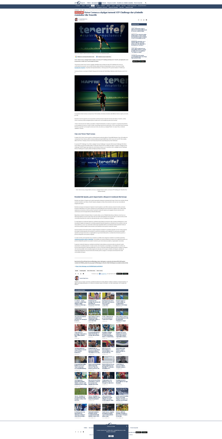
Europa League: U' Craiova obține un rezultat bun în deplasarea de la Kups (121, 303)
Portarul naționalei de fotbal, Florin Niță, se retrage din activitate (94, 334)
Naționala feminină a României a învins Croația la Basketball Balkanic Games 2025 (93, 414)
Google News (104, 273)
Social (113, 5)
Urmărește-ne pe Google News (104, 56)
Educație (97, 5)
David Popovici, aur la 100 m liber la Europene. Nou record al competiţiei (108, 303)
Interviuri (122, 7)
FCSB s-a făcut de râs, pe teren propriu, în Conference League (107, 318)
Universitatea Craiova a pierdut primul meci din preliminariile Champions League (122, 318)
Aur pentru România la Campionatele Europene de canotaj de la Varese (81, 318)
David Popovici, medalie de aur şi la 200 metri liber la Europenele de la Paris (94, 303)
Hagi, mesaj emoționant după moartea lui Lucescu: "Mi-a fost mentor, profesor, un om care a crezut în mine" (94, 366)
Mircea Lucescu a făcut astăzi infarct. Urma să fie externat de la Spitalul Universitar (94, 382)
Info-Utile (124, 5)
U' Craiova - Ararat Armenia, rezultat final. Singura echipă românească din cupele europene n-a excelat (81, 303)
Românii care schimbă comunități (125, 2)
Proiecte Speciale (138, 2)
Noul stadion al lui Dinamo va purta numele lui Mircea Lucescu (120, 350)
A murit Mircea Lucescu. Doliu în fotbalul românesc (120, 366)
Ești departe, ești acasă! (102, 7)
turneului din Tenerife (80, 67)
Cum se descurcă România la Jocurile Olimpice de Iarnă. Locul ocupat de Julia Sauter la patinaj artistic (108, 398)
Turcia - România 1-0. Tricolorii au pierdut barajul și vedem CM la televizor (80, 398)
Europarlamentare (142, 5)
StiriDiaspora (77, 9)
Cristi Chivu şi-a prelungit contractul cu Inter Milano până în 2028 (81, 334)
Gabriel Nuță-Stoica (83, 19)
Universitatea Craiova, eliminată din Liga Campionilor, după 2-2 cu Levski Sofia (94, 318)
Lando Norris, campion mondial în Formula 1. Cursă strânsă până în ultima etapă (108, 414)
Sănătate (103, 5)
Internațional (95, 2)
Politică (89, 2)
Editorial (118, 5)
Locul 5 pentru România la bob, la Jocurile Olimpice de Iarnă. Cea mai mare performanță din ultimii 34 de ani (122, 398)
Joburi (83, 5)
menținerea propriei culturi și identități (84, 239)
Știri (100, 2)
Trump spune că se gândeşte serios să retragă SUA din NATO (108, 381)
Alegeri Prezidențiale (113, 7)
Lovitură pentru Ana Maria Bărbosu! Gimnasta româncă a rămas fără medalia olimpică (80, 414)
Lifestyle (104, 2)
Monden (88, 5)
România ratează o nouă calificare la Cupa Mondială (122, 381)
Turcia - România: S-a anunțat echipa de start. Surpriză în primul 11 (94, 397)
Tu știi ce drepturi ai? (131, 5)
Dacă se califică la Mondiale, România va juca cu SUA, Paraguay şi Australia (121, 414)
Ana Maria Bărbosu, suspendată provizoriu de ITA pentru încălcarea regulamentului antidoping (80, 350)
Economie (78, 5)
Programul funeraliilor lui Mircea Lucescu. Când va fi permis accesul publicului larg (80, 366)
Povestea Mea (92, 7)
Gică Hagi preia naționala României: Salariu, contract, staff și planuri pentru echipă (81, 382)
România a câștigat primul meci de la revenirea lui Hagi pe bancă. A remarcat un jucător (107, 334)
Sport (93, 5)
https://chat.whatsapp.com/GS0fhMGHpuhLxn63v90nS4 (89, 266)
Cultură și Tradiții (129, 7)
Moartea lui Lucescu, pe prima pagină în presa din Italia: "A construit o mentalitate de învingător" (108, 366)
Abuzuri (108, 5)
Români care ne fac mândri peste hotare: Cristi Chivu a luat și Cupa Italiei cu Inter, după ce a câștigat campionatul (121, 334)
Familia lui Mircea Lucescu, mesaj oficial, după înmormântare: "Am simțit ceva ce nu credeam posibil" (94, 350)
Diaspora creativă (111, 2)
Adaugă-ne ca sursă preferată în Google (85, 56)
